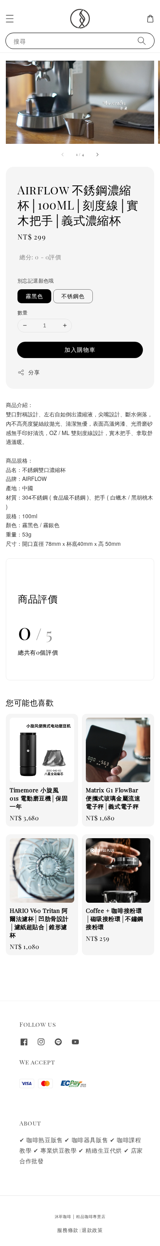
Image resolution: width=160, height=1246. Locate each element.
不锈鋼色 (73, 296)
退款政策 (92, 1230)
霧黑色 (34, 296)
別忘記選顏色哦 (35, 280)
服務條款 (67, 1230)
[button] (9, 18)
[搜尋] (141, 40)
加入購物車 (80, 349)
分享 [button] (34, 372)
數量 (22, 312)
